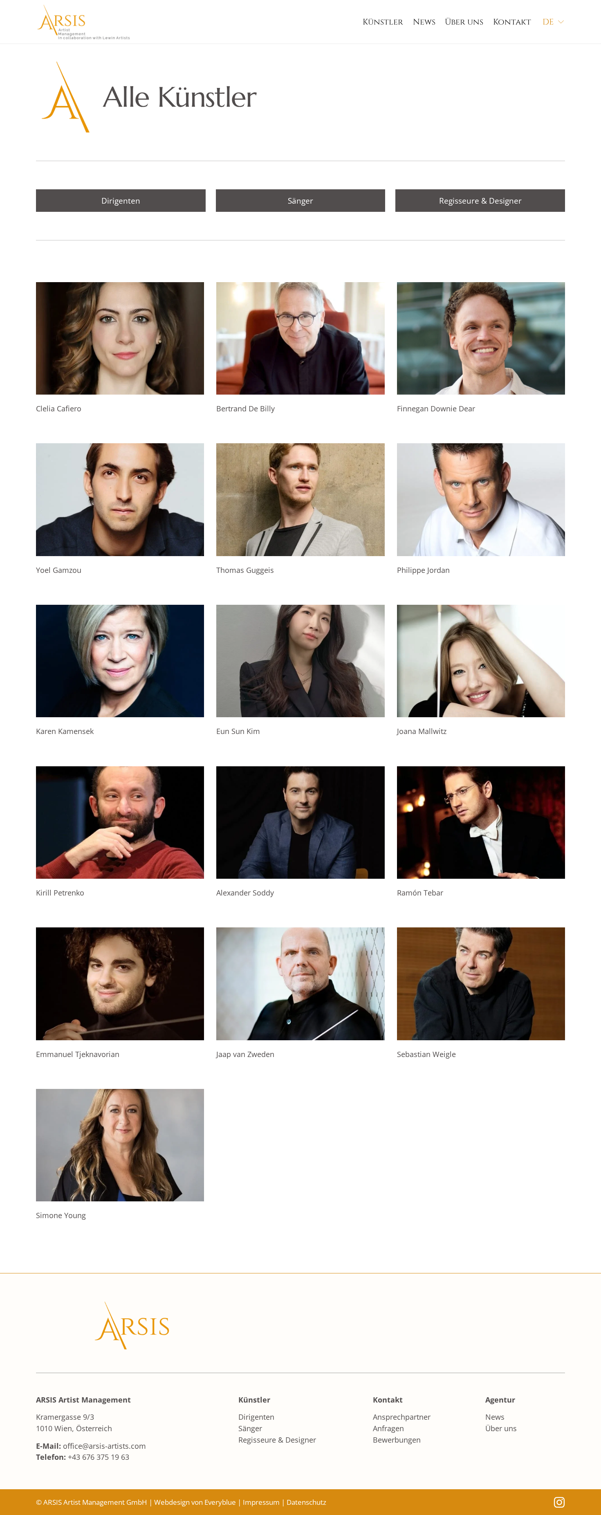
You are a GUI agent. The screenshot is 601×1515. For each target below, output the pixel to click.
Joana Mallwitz (421, 731)
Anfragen (388, 1428)
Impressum (261, 1502)
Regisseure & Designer (480, 200)
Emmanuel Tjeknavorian (77, 1054)
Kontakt (512, 21)
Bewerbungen (397, 1439)
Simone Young (61, 1215)
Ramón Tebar (420, 892)
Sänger (300, 200)
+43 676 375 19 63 (98, 1457)
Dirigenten (120, 200)
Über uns (464, 21)
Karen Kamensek (65, 731)
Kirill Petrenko (60, 892)
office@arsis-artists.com (104, 1446)
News (424, 21)
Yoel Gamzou (58, 570)
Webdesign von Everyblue (195, 1502)
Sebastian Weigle (426, 1054)
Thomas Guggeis (245, 570)
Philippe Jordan (423, 570)
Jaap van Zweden (245, 1054)
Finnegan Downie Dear (436, 408)
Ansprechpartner (402, 1417)
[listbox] (554, 22)
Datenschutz (306, 1502)
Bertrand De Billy (245, 408)
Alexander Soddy (245, 892)
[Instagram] (559, 1502)
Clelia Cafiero (58, 408)
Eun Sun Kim (238, 731)
